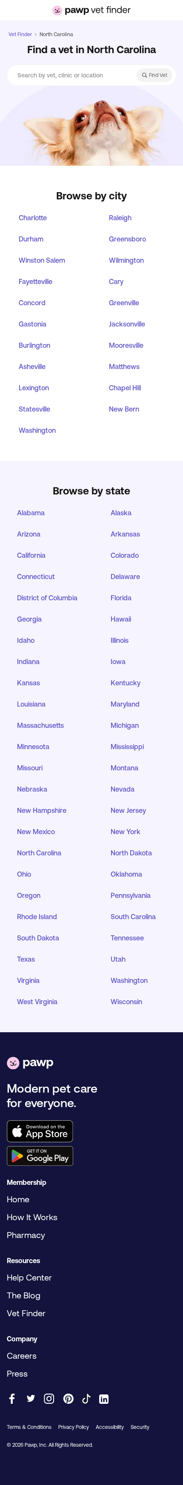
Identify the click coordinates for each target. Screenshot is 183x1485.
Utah (118, 959)
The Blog (23, 1295)
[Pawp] (30, 1064)
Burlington (34, 345)
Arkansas (125, 534)
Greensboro (127, 239)
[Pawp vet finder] (91, 10)
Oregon (28, 895)
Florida (121, 598)
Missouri (30, 768)
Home (18, 1199)
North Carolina (39, 853)
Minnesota (33, 746)
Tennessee (127, 938)
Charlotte (33, 217)
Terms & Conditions (29, 1427)
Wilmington (126, 260)
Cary (116, 281)
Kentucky (125, 683)
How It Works (32, 1217)
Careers (22, 1355)
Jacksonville (127, 324)
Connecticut (36, 576)
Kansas (28, 683)
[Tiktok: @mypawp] (86, 1399)
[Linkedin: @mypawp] (104, 1399)
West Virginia (37, 1001)
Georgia (29, 619)
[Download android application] (91, 1156)
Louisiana (31, 704)
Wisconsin (126, 1001)
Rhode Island (37, 916)
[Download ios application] (91, 1132)
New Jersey (128, 810)
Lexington (34, 388)
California (31, 555)
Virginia (28, 980)
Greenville (124, 303)
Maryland (125, 704)
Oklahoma (126, 874)
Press (17, 1373)
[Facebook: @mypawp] (12, 1399)
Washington (37, 430)
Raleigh (120, 217)
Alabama (31, 513)
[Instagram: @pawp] (49, 1399)
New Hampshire (41, 810)
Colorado (125, 555)
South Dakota (38, 938)
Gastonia (32, 324)
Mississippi (127, 746)
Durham (31, 239)
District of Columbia (47, 598)
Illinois (120, 640)
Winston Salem (42, 260)
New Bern (124, 409)
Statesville (34, 409)
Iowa (118, 661)
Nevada (122, 789)
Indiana (28, 661)
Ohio (24, 874)
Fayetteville (35, 281)
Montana (124, 768)
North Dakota (131, 853)
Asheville (32, 366)
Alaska (121, 513)
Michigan (125, 725)
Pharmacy (26, 1235)
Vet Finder (20, 34)
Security (140, 1427)
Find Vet (158, 75)
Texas (26, 959)
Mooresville (126, 345)
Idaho (25, 640)
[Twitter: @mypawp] (30, 1399)
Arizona (28, 534)
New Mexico (36, 831)
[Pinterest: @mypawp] (68, 1399)
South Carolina (133, 916)
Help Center (29, 1277)
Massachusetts (40, 725)
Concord (32, 303)
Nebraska (32, 789)
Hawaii (121, 619)
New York (125, 831)
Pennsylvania (131, 895)
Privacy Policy (73, 1427)
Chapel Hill (125, 388)
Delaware (125, 576)
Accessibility (110, 1427)
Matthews (124, 366)
